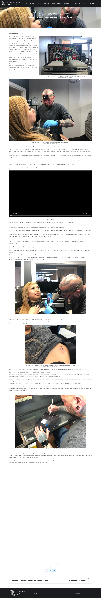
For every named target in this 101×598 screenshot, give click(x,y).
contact (78, 593)
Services (48, 563)
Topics (52, 563)
